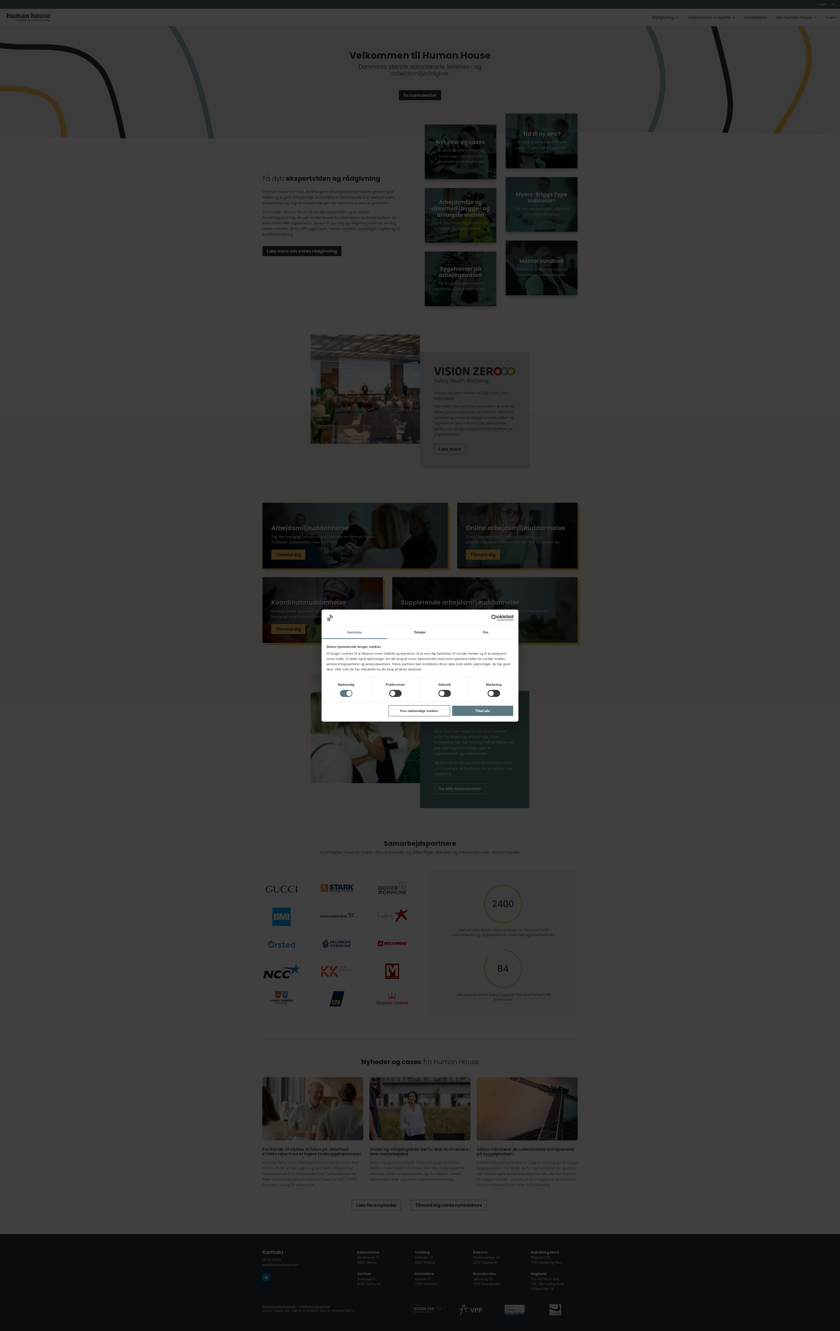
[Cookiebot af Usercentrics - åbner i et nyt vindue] (494, 618)
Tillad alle (482, 711)
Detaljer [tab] (420, 632)
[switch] (395, 693)
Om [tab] (485, 632)
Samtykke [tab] (354, 632)
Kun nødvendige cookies (419, 711)
